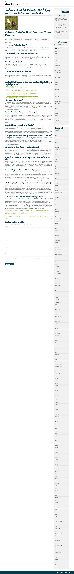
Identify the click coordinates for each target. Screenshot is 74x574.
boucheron (57, 175)
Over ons (23, 3)
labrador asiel (30, 212)
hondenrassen (57, 321)
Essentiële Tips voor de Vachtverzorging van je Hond (41, 216)
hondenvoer (57, 323)
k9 (55, 342)
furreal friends (57, 268)
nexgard (56, 421)
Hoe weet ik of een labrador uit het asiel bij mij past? (17, 94)
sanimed (56, 464)
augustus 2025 (57, 79)
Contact (27, 3)
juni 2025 (56, 84)
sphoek (56, 492)
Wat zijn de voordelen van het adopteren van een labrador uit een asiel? (21, 90)
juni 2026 (56, 56)
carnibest (56, 187)
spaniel (56, 488)
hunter (56, 330)
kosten (56, 376)
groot (56, 287)
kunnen (56, 383)
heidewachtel (57, 299)
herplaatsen (24, 212)
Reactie (7, 226)
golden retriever (58, 273)
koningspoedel (57, 373)
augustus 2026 (57, 51)
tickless (56, 514)
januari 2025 (57, 96)
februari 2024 (57, 122)
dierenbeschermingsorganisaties (42, 210)
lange (56, 392)
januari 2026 (57, 67)
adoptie (23, 210)
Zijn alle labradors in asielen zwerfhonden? (16, 89)
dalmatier (56, 204)
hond (56, 304)
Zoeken (56, 9)
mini (55, 411)
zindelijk (25, 213)
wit (55, 554)
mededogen (46, 212)
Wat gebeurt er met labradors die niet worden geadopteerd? (19, 97)
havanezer (57, 297)
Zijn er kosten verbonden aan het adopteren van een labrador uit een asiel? (22, 93)
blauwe (56, 168)
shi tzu (56, 476)
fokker (56, 259)
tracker (56, 516)
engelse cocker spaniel (59, 249)
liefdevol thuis (40, 212)
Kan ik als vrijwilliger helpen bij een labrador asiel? (17, 91)
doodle (56, 216)
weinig (56, 550)
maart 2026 (57, 63)
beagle (56, 159)
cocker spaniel (57, 202)
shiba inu (56, 478)
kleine (56, 361)
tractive (56, 519)
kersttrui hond (57, 354)
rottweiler (56, 452)
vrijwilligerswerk (20, 213)
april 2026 (57, 60)
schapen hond (57, 466)
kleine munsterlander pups (59, 366)
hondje (56, 326)
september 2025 (58, 77)
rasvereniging (57, 442)
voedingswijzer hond (58, 545)
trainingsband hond (58, 521)
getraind (20, 212)
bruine (56, 180)
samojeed (56, 461)
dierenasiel (12, 210)
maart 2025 (57, 91)
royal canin (57, 454)
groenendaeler (57, 283)
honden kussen (57, 309)
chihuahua (57, 197)
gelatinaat (57, 271)
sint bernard (57, 483)
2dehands (57, 130)
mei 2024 (56, 115)
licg (55, 397)
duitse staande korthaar (59, 230)
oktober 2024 (57, 103)
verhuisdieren (57, 540)
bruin (56, 178)
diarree (56, 209)
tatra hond (57, 502)
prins (56, 435)
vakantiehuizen (57, 535)
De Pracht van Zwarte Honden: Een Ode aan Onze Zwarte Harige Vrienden (61, 36)
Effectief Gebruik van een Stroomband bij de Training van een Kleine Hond (61, 19)
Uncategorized (57, 528)
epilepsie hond (57, 252)
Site (5, 253)
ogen (56, 423)
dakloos (34, 210)
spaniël (56, 490)
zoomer (56, 559)
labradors (35, 212)
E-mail (6, 247)
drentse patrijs (57, 221)
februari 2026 (57, 65)
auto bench (57, 144)
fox (55, 261)
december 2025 (58, 70)
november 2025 (58, 72)
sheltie (56, 473)
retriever (56, 447)
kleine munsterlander (58, 364)
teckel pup (57, 507)
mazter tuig (57, 407)
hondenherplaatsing (58, 318)
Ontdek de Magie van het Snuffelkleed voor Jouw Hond (16, 217)
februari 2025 (57, 94)
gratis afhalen (57, 278)
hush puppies (57, 333)
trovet (56, 526)
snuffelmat (57, 485)
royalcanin (57, 459)
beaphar (56, 161)
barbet (56, 154)
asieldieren (57, 140)
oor (55, 426)
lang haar (56, 390)
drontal (56, 223)
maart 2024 (57, 120)
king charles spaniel (58, 357)
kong (56, 371)
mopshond (57, 414)
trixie (56, 523)
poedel (56, 433)
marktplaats (57, 404)
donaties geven (15, 212)
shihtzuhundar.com (13, 4)
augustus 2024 (57, 108)
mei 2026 (56, 58)
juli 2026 (56, 53)
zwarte (56, 566)
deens (56, 206)
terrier (56, 509)
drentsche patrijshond (59, 218)
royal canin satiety (58, 457)
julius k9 (56, 340)
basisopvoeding (29, 210)
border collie (57, 173)
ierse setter (57, 335)
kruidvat (56, 378)
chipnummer (57, 199)
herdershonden (57, 302)
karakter (56, 345)
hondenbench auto (58, 314)
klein (56, 359)
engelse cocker (57, 247)
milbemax (56, 409)
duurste (56, 233)
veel (55, 538)
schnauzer (57, 469)
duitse (56, 228)
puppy (56, 440)
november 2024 (58, 101)
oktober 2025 (57, 75)
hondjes (56, 328)
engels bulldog (57, 240)
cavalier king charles (58, 192)
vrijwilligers (14, 213)
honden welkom (58, 311)
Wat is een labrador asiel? (12, 86)
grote (56, 290)
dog (55, 214)
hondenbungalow (58, 316)
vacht (56, 531)
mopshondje (57, 416)
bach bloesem (57, 149)
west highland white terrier (59, 552)
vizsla (56, 542)
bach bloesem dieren (58, 152)
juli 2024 (56, 110)
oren (56, 428)
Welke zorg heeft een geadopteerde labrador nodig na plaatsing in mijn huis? (22, 96)
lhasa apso (57, 395)
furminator (57, 266)
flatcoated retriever (58, 254)
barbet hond (57, 156)
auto (56, 142)
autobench (57, 147)
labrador (16, 210)
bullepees (56, 185)
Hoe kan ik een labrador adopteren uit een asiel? (17, 87)
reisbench (56, 445)
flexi (55, 256)
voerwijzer (57, 547)
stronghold (57, 497)
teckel (56, 504)
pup (55, 438)
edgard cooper (57, 237)
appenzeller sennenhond (59, 137)
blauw (56, 166)
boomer (56, 171)
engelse (56, 242)
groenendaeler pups (58, 285)
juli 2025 (56, 82)
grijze (56, 280)
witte (56, 557)
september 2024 (58, 106)
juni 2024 (56, 113)
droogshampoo (58, 225)
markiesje (56, 402)
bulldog (56, 183)
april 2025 (57, 89)
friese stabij (57, 264)
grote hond (57, 292)
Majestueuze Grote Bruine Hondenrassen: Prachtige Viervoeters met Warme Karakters (61, 24)
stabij (56, 495)
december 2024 (58, 98)
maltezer (56, 399)
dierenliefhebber (8, 212)
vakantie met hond (58, 533)
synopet (56, 500)
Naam (6, 240)
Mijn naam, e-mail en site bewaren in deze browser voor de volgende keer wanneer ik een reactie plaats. (27, 258)
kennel (56, 352)
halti (56, 295)
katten (56, 349)
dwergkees (57, 235)
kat (55, 347)
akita (56, 135)
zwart (56, 564)
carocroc (56, 190)
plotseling (56, 430)
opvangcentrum (8, 213)
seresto (56, 471)
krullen (56, 380)
